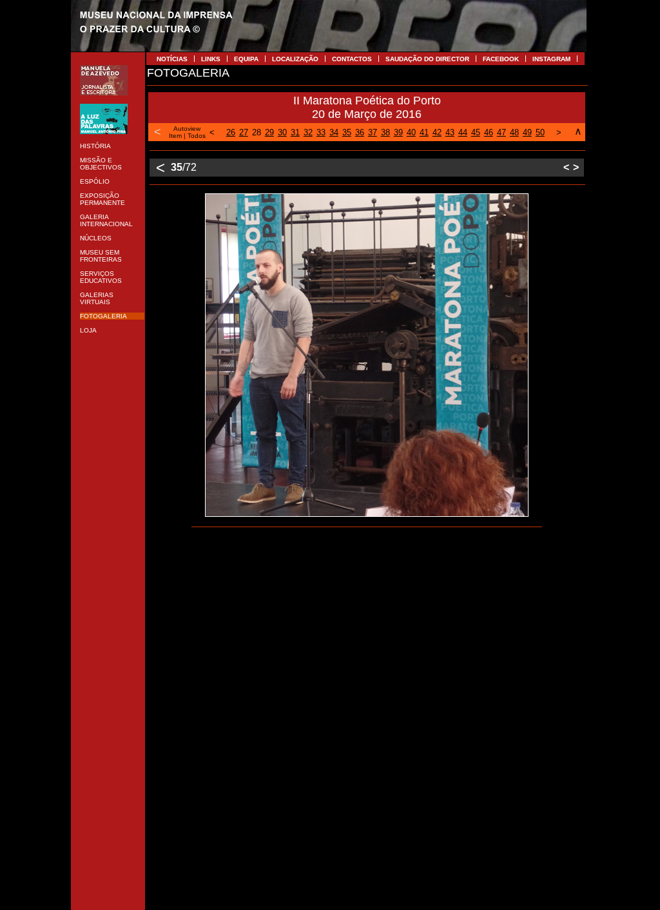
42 (437, 132)
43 (449, 132)
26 (230, 132)
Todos (197, 135)
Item (175, 135)
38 (385, 132)
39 (398, 132)
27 (243, 132)
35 (346, 132)
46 (488, 132)
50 (540, 132)
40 (411, 132)
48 (514, 132)
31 (295, 132)
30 (282, 132)
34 (333, 132)
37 (372, 132)
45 (475, 132)
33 (320, 132)
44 (462, 132)
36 (359, 132)
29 (269, 132)
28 (256, 132)
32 (308, 132)
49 (527, 132)
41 (424, 132)
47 (501, 132)
